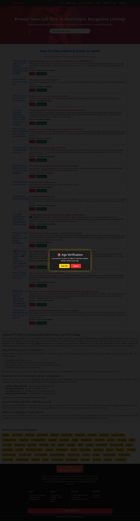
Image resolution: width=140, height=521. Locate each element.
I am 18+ (64, 266)
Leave (75, 266)
